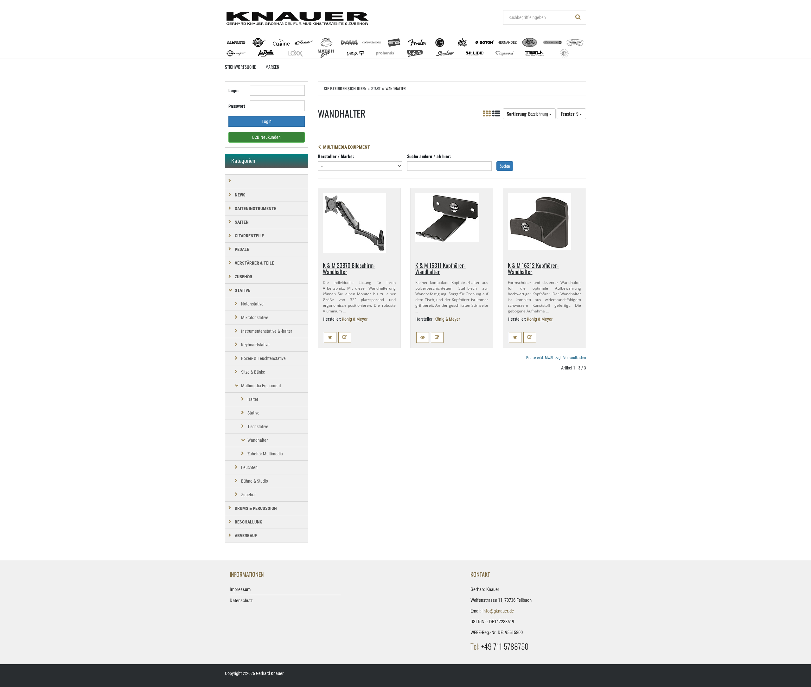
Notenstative (252, 303)
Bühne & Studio (254, 481)
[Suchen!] (578, 17)
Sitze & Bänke (253, 372)
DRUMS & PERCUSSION (256, 508)
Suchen (505, 166)
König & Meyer (354, 319)
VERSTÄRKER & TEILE (254, 263)
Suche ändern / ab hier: (429, 156)
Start (375, 88)
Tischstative (257, 426)
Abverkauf (246, 535)
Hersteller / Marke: (336, 156)
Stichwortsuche (240, 66)
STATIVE (242, 290)
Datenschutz (241, 600)
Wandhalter (257, 440)
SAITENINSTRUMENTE (255, 208)
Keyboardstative (255, 344)
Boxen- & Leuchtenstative (263, 358)
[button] (330, 337)
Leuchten (249, 467)
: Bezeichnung (528, 113)
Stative (253, 412)
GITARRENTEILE (249, 235)
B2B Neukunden (266, 137)
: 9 (570, 113)
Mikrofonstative (254, 317)
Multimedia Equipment (346, 147)
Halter (252, 399)
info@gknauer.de (498, 611)
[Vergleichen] (344, 337)
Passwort (236, 106)
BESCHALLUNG (248, 521)
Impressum (240, 589)
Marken (272, 66)
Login (233, 90)
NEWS (240, 194)
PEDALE (242, 249)
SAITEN (242, 222)
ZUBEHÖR (243, 276)
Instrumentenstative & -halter (266, 331)
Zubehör (248, 494)
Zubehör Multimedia (265, 453)
